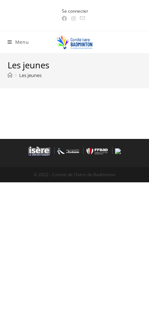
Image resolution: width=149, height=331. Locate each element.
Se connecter (75, 11)
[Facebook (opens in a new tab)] (65, 18)
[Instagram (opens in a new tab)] (73, 18)
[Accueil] (10, 75)
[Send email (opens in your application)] (82, 18)
